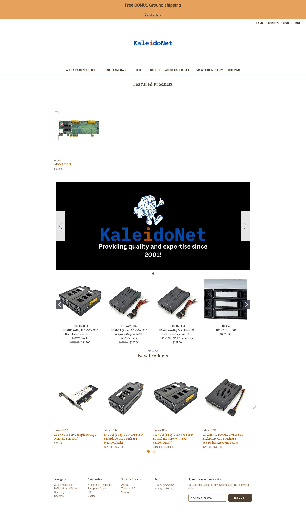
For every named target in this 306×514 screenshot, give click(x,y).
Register (285, 23)
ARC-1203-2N (62, 164)
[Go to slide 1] (60, 226)
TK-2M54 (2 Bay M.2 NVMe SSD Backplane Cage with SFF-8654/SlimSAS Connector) (222, 438)
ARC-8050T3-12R (226, 330)
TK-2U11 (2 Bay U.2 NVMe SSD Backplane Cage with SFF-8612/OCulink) (123, 438)
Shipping (234, 70)
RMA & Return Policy (209, 70)
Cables (155, 70)
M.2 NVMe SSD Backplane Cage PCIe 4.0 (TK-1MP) (75, 437)
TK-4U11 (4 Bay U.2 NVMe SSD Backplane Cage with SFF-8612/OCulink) (80, 334)
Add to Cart (77, 128)
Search (259, 23)
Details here (153, 14)
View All (125, 492)
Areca (124, 484)
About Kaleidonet (177, 70)
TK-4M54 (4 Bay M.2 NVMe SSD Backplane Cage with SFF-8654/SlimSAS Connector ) (177, 334)
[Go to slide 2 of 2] (154, 451)
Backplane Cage (116, 70)
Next (254, 405)
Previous (47, 405)
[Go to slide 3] (156, 351)
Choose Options (126, 399)
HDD (138, 70)
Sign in (272, 23)
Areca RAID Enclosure (81, 70)
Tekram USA (128, 488)
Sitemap (59, 496)
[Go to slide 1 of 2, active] (148, 451)
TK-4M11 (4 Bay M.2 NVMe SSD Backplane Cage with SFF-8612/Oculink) (128, 334)
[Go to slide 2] (246, 304)
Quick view (77, 122)
